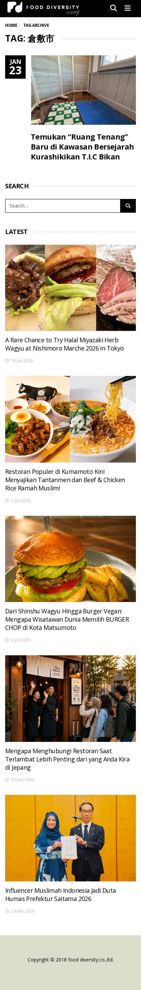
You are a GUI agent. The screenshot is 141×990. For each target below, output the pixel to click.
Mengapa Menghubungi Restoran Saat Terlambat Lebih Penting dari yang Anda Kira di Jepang (67, 759)
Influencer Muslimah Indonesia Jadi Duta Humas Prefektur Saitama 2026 (60, 894)
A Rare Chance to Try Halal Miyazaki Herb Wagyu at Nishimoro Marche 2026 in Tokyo (64, 344)
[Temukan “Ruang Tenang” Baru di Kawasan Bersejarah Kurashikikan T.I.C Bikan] (83, 90)
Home (11, 25)
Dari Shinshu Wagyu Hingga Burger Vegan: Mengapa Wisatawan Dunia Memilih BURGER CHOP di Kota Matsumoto (67, 619)
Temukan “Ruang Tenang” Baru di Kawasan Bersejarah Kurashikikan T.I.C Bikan (82, 146)
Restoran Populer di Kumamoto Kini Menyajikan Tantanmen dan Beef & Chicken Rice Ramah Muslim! (65, 479)
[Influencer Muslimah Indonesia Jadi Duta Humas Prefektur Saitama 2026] (70, 838)
